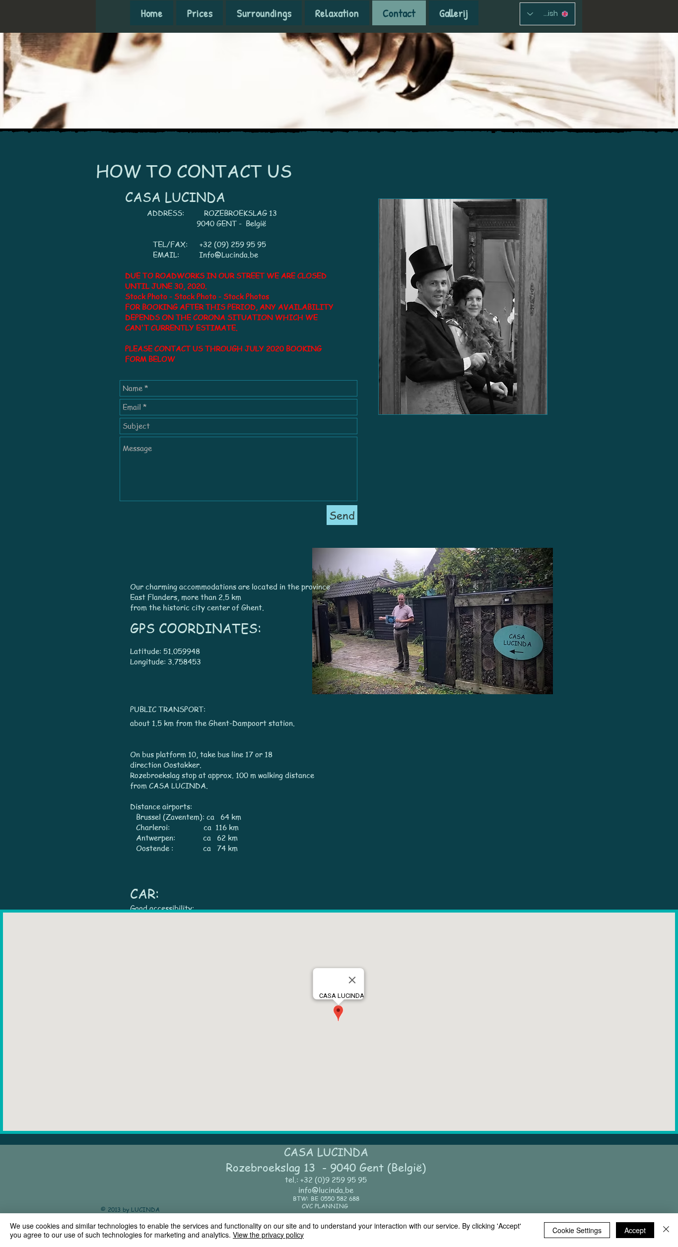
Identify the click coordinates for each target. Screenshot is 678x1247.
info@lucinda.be (325, 1190)
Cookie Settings (577, 1230)
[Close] (666, 1230)
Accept (635, 1230)
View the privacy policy (268, 1235)
